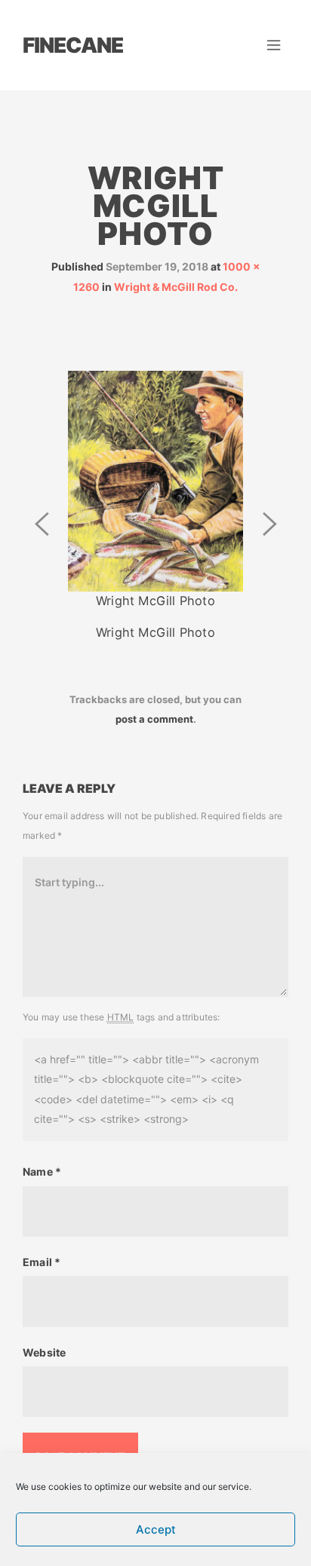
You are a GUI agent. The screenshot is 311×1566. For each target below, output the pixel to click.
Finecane (73, 45)
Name (42, 1171)
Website (44, 1352)
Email (41, 1262)
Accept (156, 1529)
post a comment (154, 719)
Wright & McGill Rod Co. (176, 286)
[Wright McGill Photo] (155, 479)
